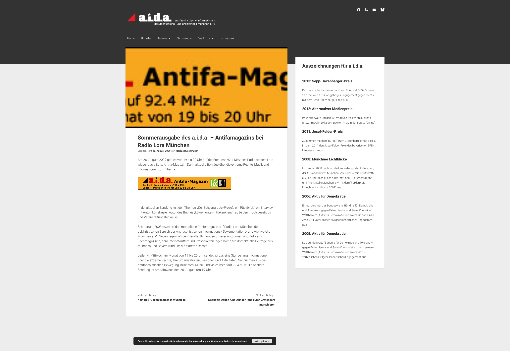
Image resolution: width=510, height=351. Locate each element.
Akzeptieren (262, 341)
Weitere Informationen (235, 341)
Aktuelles (146, 38)
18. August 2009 (162, 150)
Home (130, 38)
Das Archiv (204, 38)
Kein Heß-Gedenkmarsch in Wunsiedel (162, 299)
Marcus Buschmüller (187, 150)
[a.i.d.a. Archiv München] (171, 25)
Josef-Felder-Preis (327, 131)
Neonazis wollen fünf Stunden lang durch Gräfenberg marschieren (241, 302)
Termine (162, 38)
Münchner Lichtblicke (329, 159)
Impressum (227, 38)
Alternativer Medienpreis (332, 109)
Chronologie (184, 38)
